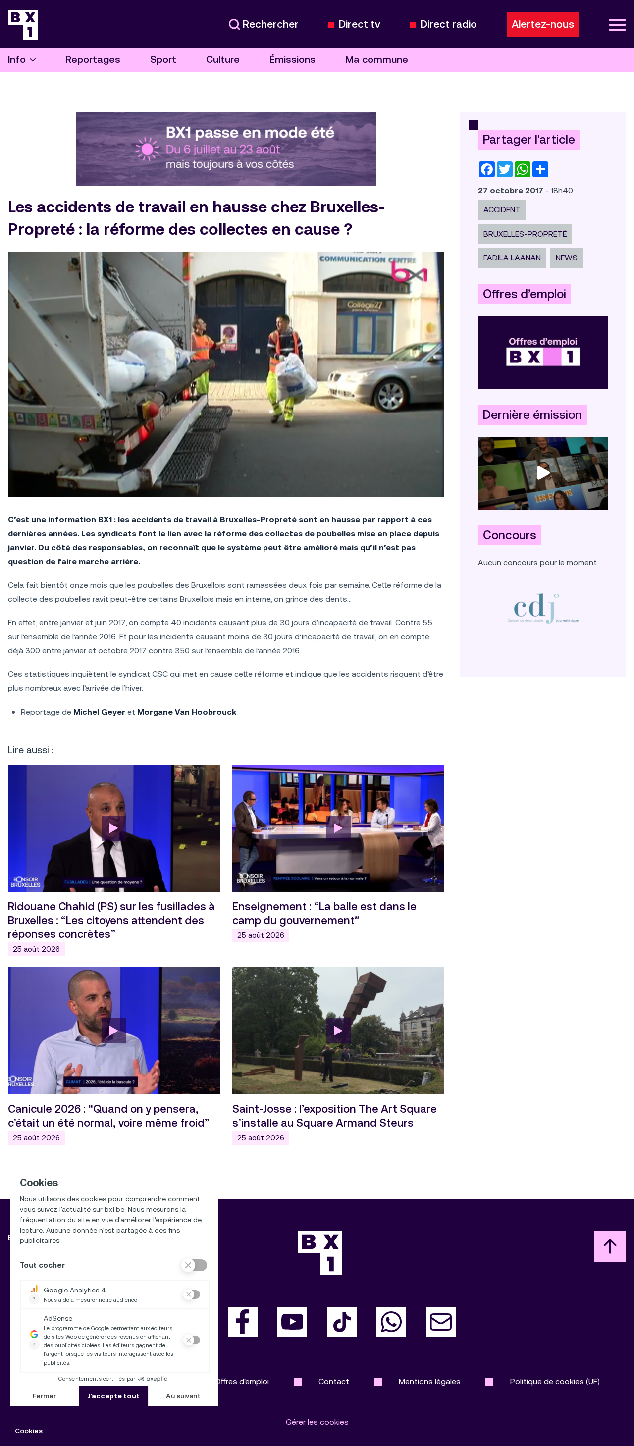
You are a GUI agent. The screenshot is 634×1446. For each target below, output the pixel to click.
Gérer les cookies (317, 1422)
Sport (163, 59)
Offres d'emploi (242, 1381)
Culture (223, 59)
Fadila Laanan (512, 257)
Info (17, 59)
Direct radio (449, 24)
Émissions (292, 59)
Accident (502, 209)
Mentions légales (430, 1381)
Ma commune (376, 59)
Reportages (92, 59)
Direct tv (359, 24)
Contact (333, 1381)
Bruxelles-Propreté (525, 234)
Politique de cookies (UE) (555, 1381)
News (567, 257)
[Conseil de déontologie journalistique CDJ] (543, 608)
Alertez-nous (543, 24)
